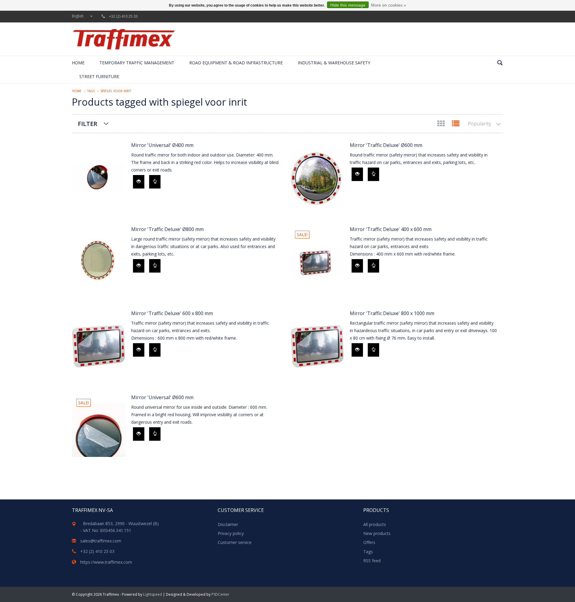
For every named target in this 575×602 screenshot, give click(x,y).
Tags (91, 91)
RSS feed (372, 560)
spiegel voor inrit (115, 91)
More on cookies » (388, 5)
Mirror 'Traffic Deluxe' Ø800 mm (167, 229)
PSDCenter (220, 594)
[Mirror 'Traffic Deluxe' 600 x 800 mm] (98, 346)
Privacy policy (231, 533)
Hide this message (347, 5)
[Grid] (441, 124)
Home (78, 63)
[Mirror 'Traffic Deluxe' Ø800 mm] (98, 262)
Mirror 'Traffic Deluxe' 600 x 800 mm (172, 313)
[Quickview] (138, 181)
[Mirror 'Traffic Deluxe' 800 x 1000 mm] (317, 346)
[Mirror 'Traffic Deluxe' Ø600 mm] (317, 178)
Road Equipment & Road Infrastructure (236, 63)
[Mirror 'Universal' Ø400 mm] (98, 178)
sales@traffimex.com (100, 541)
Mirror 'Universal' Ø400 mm (162, 145)
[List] (455, 124)
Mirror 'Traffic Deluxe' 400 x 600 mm (391, 229)
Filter (87, 124)
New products (377, 533)
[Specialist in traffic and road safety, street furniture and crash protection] (123, 39)
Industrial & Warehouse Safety (334, 63)
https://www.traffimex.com (106, 562)
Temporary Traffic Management (136, 63)
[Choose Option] (155, 181)
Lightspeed (152, 594)
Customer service (235, 542)
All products (374, 524)
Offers (369, 542)
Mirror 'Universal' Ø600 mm (162, 397)
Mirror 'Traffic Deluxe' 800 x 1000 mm (392, 313)
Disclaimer (228, 524)
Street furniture (99, 76)
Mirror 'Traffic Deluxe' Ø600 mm (386, 145)
